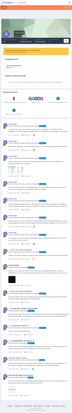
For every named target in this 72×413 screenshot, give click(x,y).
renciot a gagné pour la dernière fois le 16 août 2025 (22, 50)
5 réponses (26, 259)
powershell (12, 124)
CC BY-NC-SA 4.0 (36, 408)
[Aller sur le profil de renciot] (5, 125)
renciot (10, 126)
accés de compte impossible (21, 250)
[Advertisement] (36, 14)
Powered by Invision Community (36, 410)
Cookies (47, 406)
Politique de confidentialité (23, 406)
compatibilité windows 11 (19, 326)
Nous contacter (38, 406)
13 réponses (27, 135)
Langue (9, 406)
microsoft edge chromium (17, 358)
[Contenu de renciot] (66, 41)
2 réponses (29, 334)
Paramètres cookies (58, 406)
